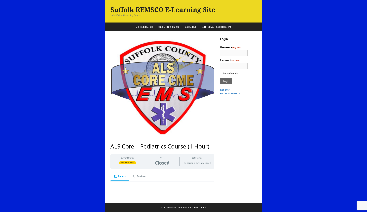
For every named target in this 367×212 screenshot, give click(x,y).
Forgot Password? (230, 93)
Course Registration (168, 27)
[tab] (119, 176)
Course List (190, 27)
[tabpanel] (162, 186)
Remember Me (230, 73)
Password (230, 60)
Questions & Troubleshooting (217, 27)
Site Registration (144, 27)
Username (230, 47)
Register (225, 89)
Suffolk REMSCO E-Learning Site (162, 9)
